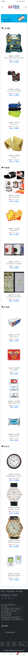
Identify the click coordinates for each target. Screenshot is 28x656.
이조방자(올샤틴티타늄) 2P (14, 296)
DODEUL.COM (9, 595)
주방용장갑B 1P (14, 230)
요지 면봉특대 (14, 369)
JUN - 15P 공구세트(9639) (14, 91)
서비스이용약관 (19, 591)
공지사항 (4, 626)
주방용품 (6, 167)
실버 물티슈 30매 (14, 436)
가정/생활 (6, 28)
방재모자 (14, 157)
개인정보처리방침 (10, 591)
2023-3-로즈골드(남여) (14, 542)
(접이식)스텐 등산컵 (14, 197)
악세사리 (6, 446)
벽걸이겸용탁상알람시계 (14, 575)
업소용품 (6, 307)
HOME (3, 1)
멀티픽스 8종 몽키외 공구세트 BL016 (14, 58)
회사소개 (3, 591)
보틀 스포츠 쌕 (14, 124)
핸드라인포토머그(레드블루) (14, 263)
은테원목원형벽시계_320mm (14, 476)
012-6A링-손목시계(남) (14, 509)
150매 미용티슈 (14, 336)
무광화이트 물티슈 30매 (14, 403)
